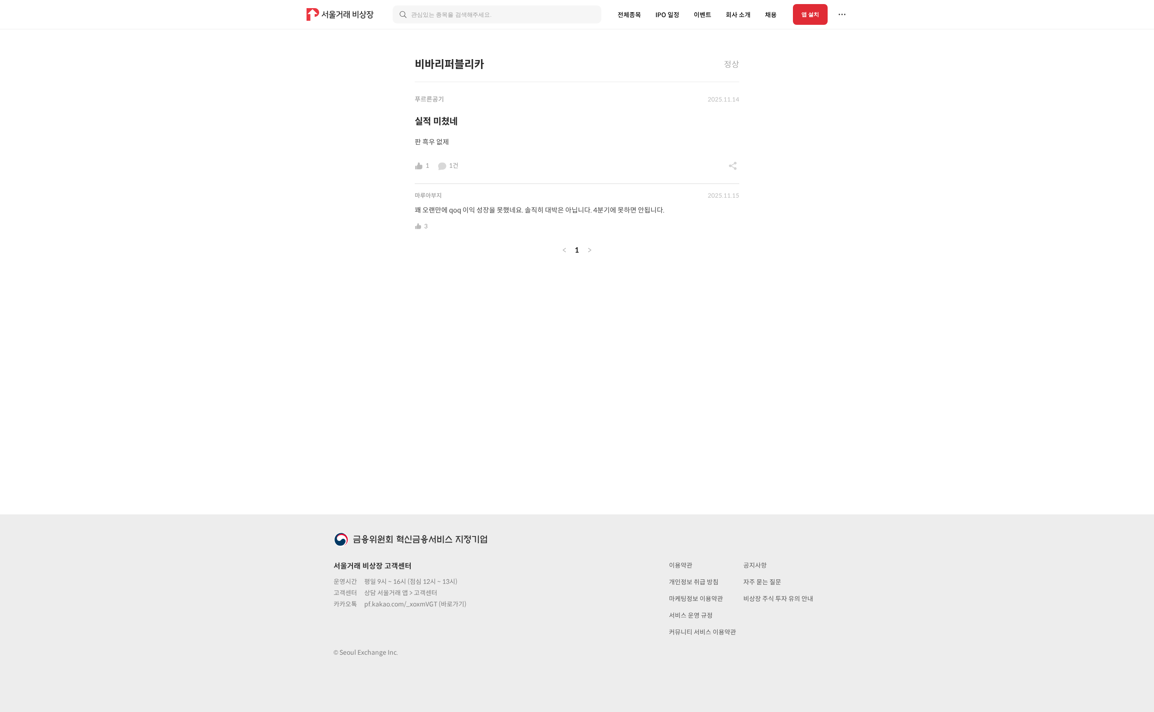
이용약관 (680, 565)
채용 (771, 15)
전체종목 (629, 15)
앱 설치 (810, 14)
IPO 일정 (667, 15)
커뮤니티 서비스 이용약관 (702, 632)
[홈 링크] (341, 14)
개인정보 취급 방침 (694, 582)
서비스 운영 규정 (691, 615)
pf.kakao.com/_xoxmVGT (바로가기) (415, 604)
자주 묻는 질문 (762, 582)
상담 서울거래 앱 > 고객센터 (400, 593)
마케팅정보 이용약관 (696, 599)
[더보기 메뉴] (842, 14)
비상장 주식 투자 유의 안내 (778, 599)
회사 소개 (738, 15)
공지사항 (755, 565)
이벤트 (702, 15)
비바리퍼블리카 (449, 64)
